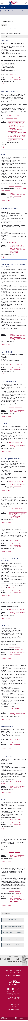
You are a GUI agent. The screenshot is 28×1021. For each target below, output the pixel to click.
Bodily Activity (12, 125)
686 (9, 121)
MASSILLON (15, 74)
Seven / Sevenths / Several (18, 245)
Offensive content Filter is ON (8, 29)
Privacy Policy (4, 1018)
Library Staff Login (14, 1009)
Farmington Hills (19, 481)
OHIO (10, 74)
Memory (16, 251)
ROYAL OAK (18, 739)
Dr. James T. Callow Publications (12, 932)
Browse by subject (13, 939)
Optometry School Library (13, 975)
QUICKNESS (10, 118)
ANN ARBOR (18, 819)
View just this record (6, 83)
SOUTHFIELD (18, 186)
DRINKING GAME (19, 649)
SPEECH (10, 141)
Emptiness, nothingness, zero (15, 130)
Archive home (13, 919)
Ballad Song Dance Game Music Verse (17, 124)
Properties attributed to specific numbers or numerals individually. (16, 121)
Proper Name (18, 546)
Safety (15, 1017)
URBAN (15, 118)
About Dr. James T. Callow (13, 927)
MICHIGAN (11, 115)
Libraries (2, 7)
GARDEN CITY (18, 407)
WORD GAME (10, 587)
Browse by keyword (13, 944)
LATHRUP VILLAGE (19, 609)
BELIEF (9, 129)
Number (14, 129)
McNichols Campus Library (13, 970)
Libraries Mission (14, 1004)
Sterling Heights (19, 364)
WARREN (17, 540)
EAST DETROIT (18, 509)
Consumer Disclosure (18, 1018)
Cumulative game (19, 893)
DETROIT (17, 115)
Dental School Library (13, 972)
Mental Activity (17, 79)
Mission (2, 1017)
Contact (14, 1006)
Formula (15, 141)
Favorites (12, 193)
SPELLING (7, 190)
